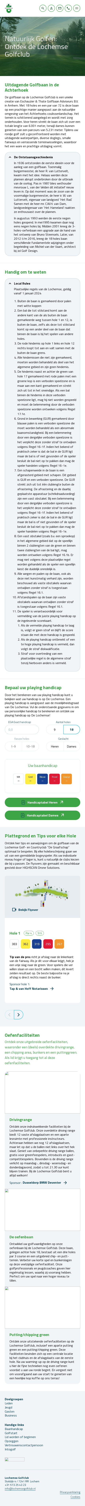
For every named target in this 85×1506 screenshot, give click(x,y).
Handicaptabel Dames (42, 815)
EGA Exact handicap (19, 722)
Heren (55, 746)
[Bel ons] (68, 8)
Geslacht (63, 739)
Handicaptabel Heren (42, 802)
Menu (76, 8)
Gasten (9, 1411)
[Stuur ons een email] (59, 8)
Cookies (75, 1497)
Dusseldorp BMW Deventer (42, 1182)
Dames (71, 746)
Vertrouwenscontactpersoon (24, 1445)
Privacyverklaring (70, 1492)
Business (11, 1415)
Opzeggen (11, 1441)
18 (71, 729)
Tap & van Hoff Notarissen (28, 988)
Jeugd (8, 1407)
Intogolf (10, 1449)
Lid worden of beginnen (20, 1437)
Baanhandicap (14, 1428)
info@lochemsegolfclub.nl (20, 1488)
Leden (9, 1403)
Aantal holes (63, 722)
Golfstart (11, 1433)
